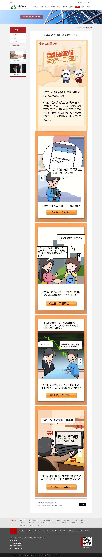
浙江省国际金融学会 (47, 520)
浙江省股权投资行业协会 (63, 520)
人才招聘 (83, 6)
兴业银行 (82, 522)
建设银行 (22, 525)
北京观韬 (22, 522)
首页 (79, 27)
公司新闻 (15, 34)
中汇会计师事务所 (43, 522)
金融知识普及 (16, 45)
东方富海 (31, 522)
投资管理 (47, 6)
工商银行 (31, 525)
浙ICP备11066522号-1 (42, 555)
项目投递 (53, 6)
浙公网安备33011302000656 (54, 555)
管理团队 (65, 6)
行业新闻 (15, 38)
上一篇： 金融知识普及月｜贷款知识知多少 (47, 502)
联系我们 (89, 6)
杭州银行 (73, 522)
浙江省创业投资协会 (80, 520)
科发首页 (35, 6)
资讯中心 (77, 6)
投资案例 (59, 6)
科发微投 (37, 531)
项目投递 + (18, 75)
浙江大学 (22, 520)
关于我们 (41, 6)
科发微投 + (18, 60)
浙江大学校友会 (33, 520)
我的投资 (71, 6)
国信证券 (63, 522)
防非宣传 (15, 41)
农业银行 (40, 525)
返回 (82, 504)
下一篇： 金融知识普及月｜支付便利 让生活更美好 (49, 505)
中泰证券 (54, 522)
